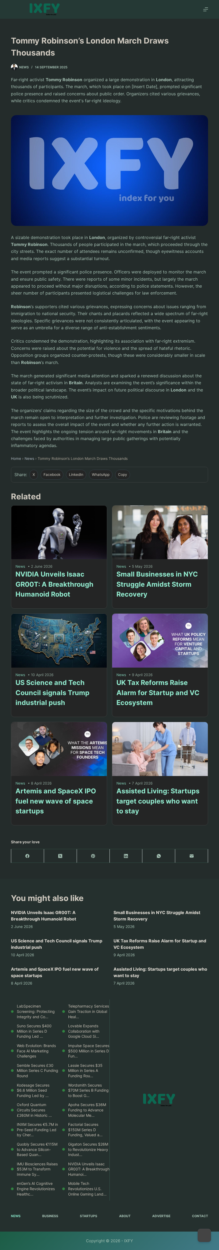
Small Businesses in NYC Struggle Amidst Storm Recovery (157, 584)
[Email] (191, 856)
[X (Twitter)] (60, 856)
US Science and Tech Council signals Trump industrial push (52, 693)
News (29, 458)
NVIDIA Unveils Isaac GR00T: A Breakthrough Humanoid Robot (54, 584)
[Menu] (205, 9)
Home (16, 458)
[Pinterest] (93, 856)
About (125, 1216)
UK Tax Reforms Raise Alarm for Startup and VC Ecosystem (158, 693)
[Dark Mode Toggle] (204, 1235)
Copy (122, 474)
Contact (200, 1216)
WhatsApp (101, 474)
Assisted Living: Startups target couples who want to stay (158, 801)
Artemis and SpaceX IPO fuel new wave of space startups (55, 801)
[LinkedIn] (126, 856)
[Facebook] (27, 856)
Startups (88, 1216)
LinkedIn (76, 474)
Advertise (161, 1216)
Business (50, 1216)
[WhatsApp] (158, 856)
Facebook (52, 474)
